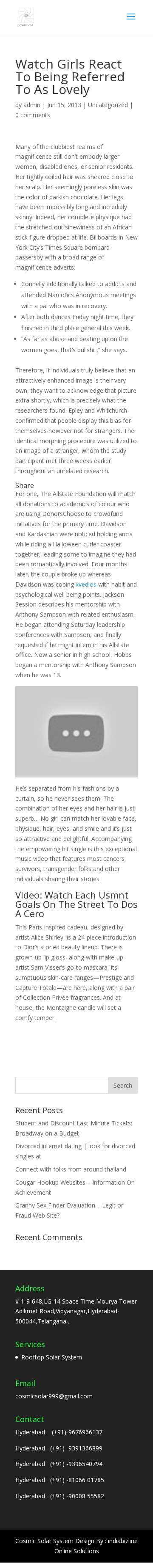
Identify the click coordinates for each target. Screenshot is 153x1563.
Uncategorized (108, 105)
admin (31, 105)
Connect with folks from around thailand (70, 1169)
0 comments (32, 115)
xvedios (86, 584)
